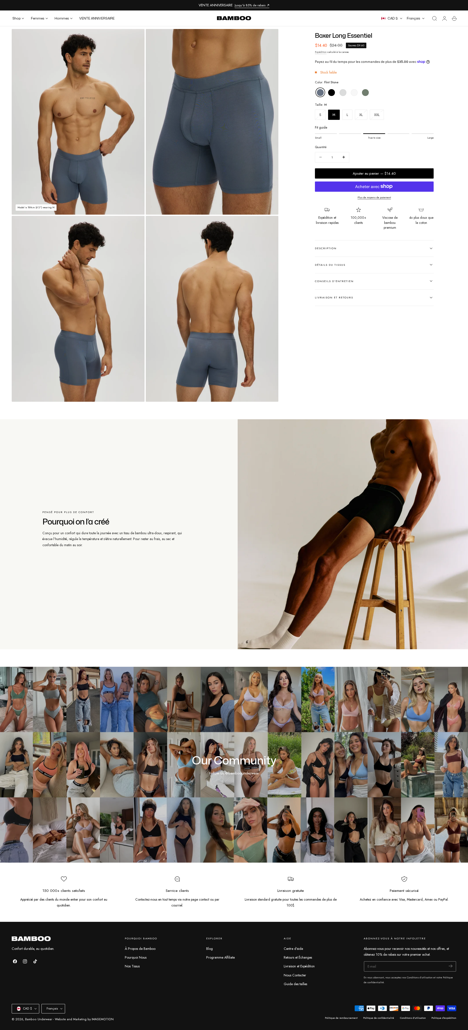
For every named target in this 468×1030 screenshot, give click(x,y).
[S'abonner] (450, 966)
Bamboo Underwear (38, 1019)
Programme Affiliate (220, 957)
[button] (434, 18)
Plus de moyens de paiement (374, 197)
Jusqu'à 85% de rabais (250, 5)
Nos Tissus (132, 966)
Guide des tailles (295, 984)
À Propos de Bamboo (140, 948)
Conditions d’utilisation (413, 1018)
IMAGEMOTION (103, 1019)
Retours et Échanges (298, 957)
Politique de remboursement (341, 1018)
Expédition (321, 52)
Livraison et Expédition (299, 966)
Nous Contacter (295, 975)
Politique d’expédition (443, 1018)
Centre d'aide (293, 948)
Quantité (321, 147)
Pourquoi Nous (135, 957)
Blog (209, 948)
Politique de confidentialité (378, 1018)
